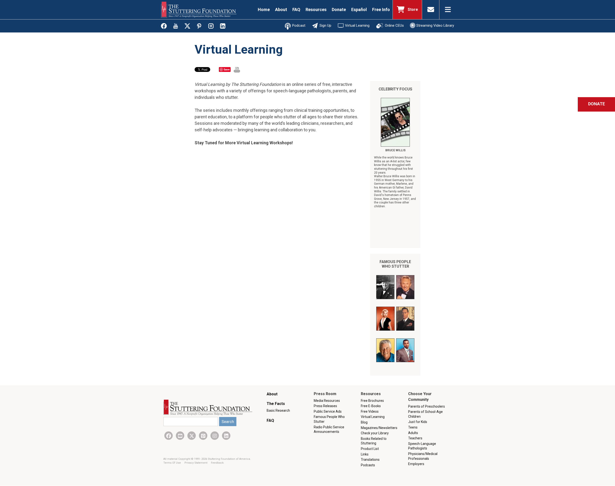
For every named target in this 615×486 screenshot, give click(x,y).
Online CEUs (394, 25)
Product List (370, 449)
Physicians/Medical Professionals (422, 456)
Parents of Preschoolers (426, 406)
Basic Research (278, 410)
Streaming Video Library (435, 25)
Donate (339, 9)
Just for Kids (417, 422)
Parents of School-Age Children (425, 414)
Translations (370, 459)
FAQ (296, 9)
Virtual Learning (357, 25)
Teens (413, 427)
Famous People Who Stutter (395, 264)
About (281, 9)
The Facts (276, 403)
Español (359, 9)
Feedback (217, 462)
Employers (416, 464)
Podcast (298, 25)
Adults (413, 433)
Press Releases (325, 406)
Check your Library (375, 433)
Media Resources (327, 401)
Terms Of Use (172, 462)
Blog (364, 422)
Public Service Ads (328, 411)
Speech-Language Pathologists (422, 446)
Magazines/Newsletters (379, 428)
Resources (316, 9)
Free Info (381, 9)
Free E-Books (371, 406)
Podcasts (368, 465)
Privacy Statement (196, 462)
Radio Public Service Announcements (329, 429)
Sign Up (325, 25)
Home (264, 9)
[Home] (199, 9)
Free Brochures (372, 401)
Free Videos (370, 411)
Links (365, 454)
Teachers (415, 438)
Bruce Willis (395, 150)
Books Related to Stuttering (374, 441)
